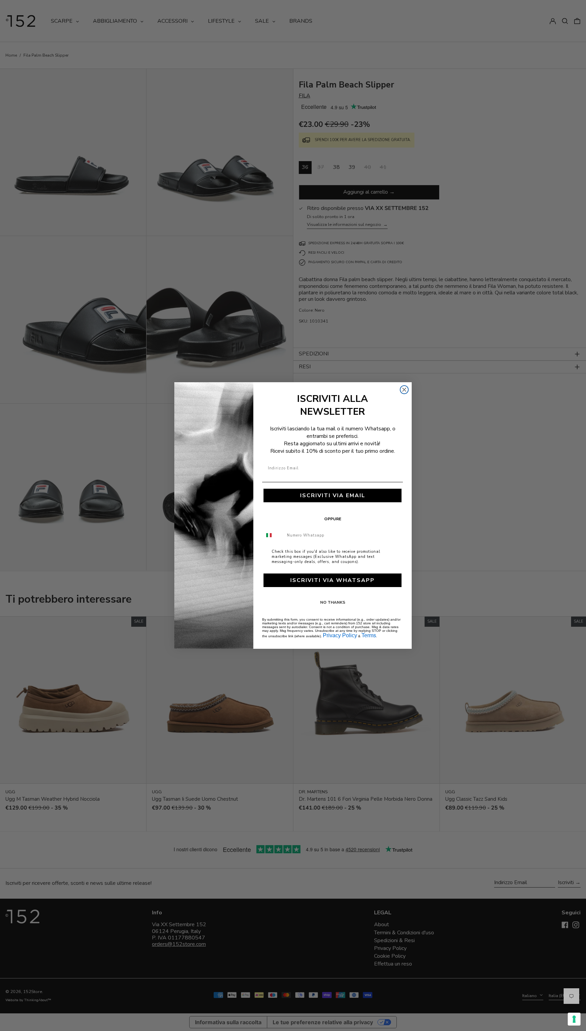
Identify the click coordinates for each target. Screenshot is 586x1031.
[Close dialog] (404, 390)
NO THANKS (332, 602)
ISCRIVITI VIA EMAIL (332, 495)
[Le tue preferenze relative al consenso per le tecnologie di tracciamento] (574, 1019)
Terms (369, 635)
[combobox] (273, 535)
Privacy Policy (340, 635)
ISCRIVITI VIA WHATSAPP (332, 580)
